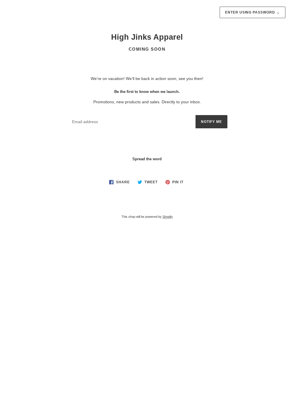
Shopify (168, 216)
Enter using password (252, 12)
